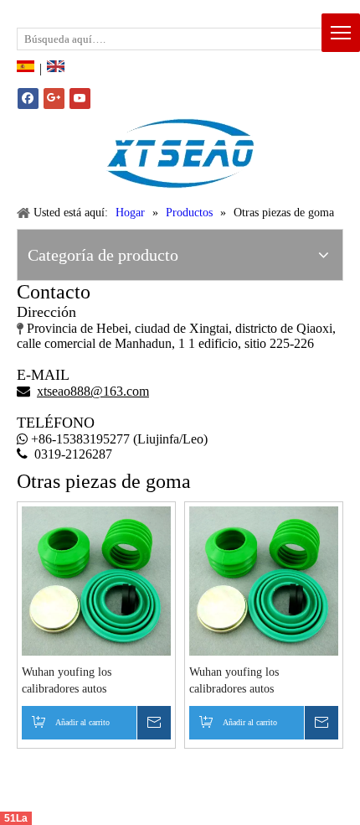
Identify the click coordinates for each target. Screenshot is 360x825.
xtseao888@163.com (98, 12)
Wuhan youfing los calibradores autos (66, 680)
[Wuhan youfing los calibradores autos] (96, 580)
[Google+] (54, 98)
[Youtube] (79, 98)
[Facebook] (28, 98)
